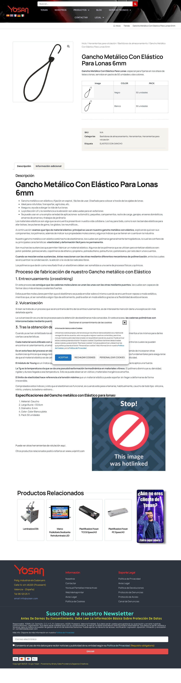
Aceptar (63, 357)
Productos (80, 9)
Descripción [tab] (24, 166)
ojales (131, 200)
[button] (124, 322)
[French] (15, 15)
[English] (11, 15)
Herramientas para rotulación (102, 43)
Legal (98, 17)
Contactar (81, 17)
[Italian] (22, 15)
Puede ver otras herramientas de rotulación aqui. (41, 445)
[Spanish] (8, 15)
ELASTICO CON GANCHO (111, 143)
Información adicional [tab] (48, 166)
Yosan (44, 9)
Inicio (84, 43)
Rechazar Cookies (85, 357)
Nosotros (60, 9)
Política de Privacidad (65, 632)
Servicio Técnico (118, 9)
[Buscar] (135, 3)
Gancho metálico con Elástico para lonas (82, 395)
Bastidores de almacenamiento (133, 43)
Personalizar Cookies (112, 357)
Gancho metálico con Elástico (120, 272)
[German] (19, 15)
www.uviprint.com (75, 451)
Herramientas (135, 136)
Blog (99, 9)
